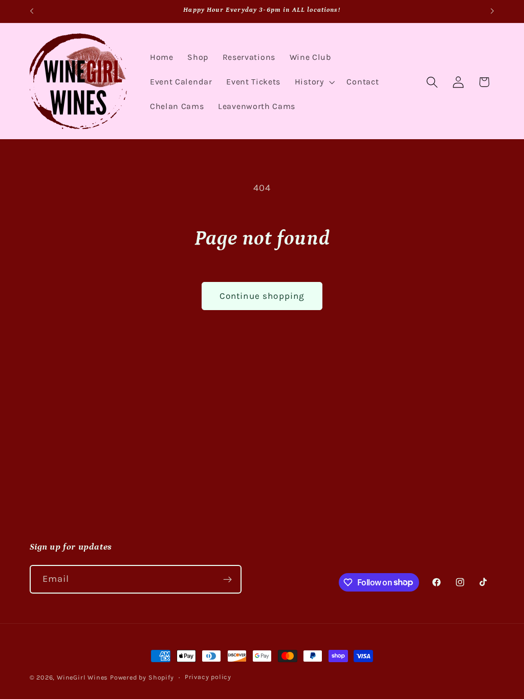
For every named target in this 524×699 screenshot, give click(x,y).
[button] (314, 82)
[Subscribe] (227, 579)
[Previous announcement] (31, 11)
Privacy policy (208, 677)
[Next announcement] (492, 11)
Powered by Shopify (142, 677)
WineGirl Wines (82, 677)
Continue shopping (262, 296)
